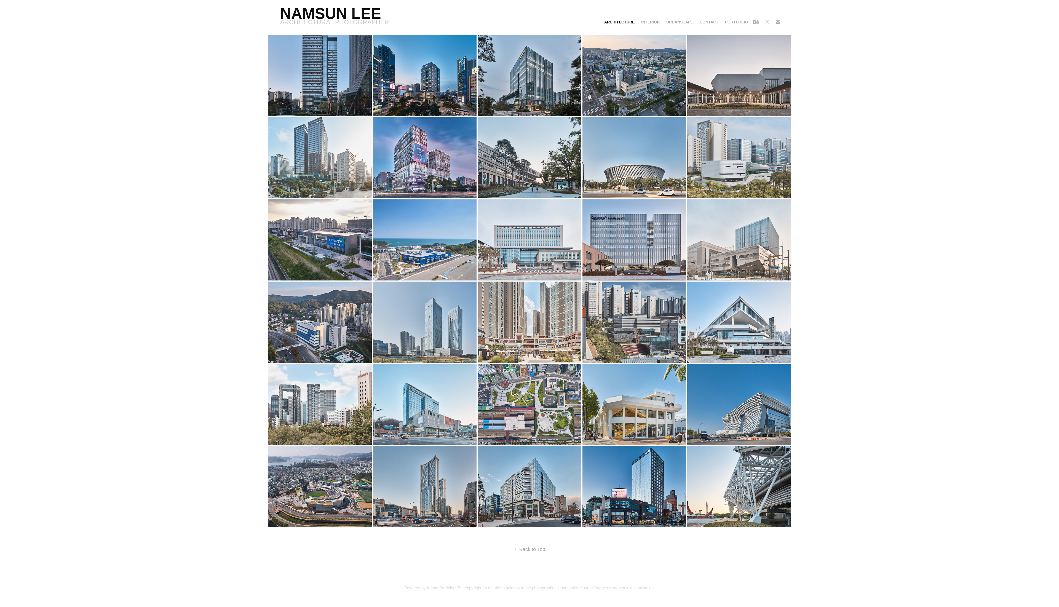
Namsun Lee (330, 13)
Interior (650, 22)
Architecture (619, 22)
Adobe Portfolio (440, 587)
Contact (709, 22)
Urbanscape (679, 22)
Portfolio (736, 22)
